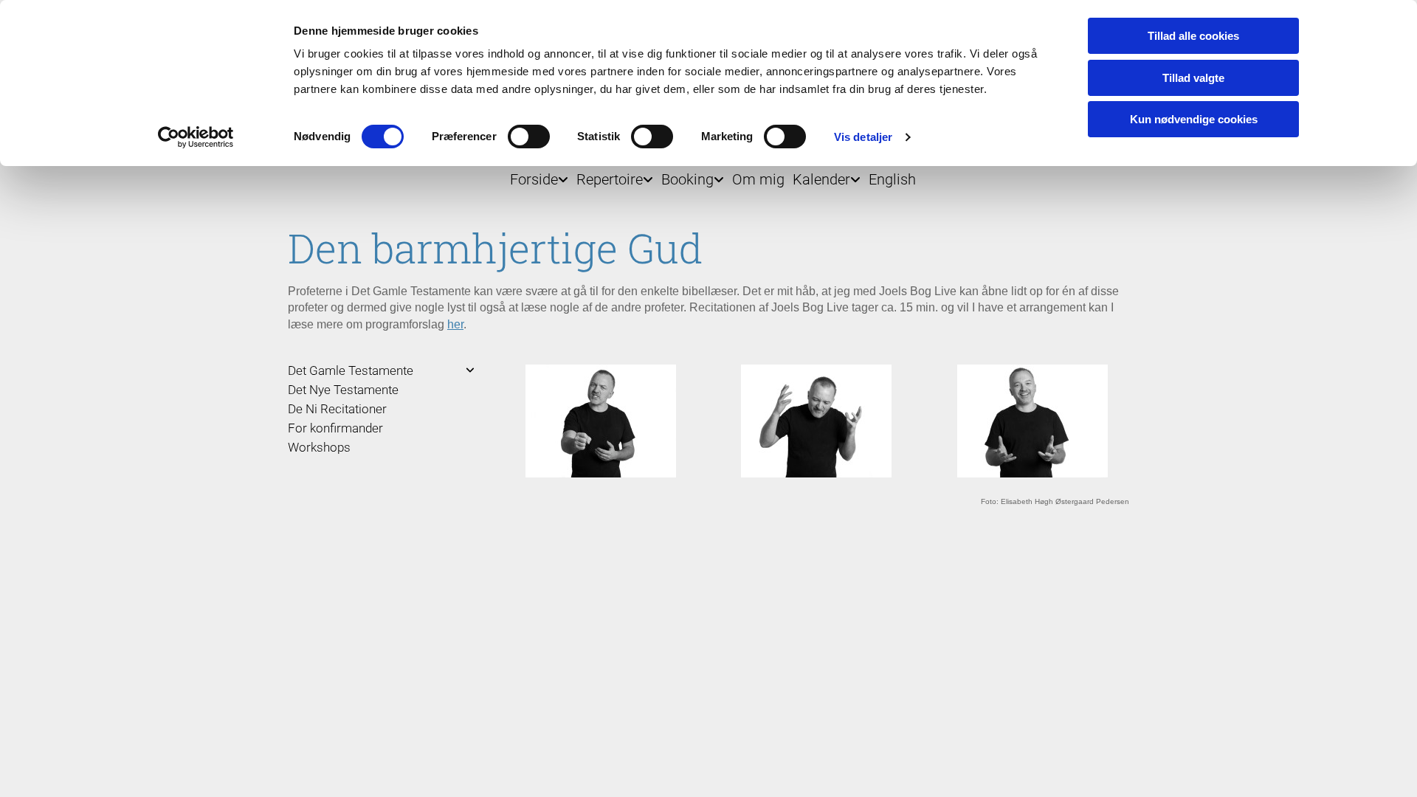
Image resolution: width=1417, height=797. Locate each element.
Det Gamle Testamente (350, 370)
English (892, 179)
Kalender (821, 179)
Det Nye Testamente (343, 390)
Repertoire (609, 179)
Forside (534, 179)
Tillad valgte (1193, 78)
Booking (687, 179)
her (455, 324)
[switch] (529, 136)
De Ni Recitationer (337, 409)
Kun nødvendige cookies (1194, 119)
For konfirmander (335, 428)
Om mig (758, 179)
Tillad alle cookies (1193, 36)
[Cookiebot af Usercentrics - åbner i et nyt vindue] (196, 137)
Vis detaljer (863, 137)
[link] (535, 176)
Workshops (319, 447)
